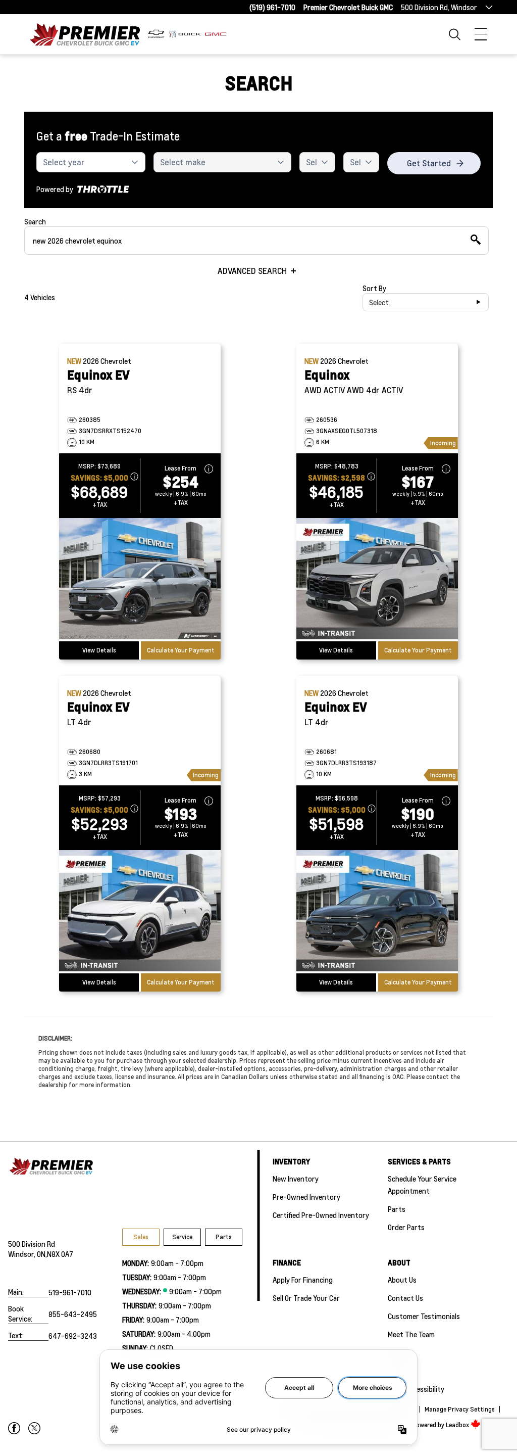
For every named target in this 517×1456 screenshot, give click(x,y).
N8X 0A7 (60, 1253)
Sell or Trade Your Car (306, 1297)
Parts (224, 1237)
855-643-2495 (72, 1314)
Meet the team (411, 1334)
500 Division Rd (31, 1243)
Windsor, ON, (27, 1253)
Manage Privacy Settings (460, 1409)
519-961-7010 (69, 1292)
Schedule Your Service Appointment (422, 1184)
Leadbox (458, 1425)
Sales (140, 1237)
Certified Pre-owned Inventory (321, 1214)
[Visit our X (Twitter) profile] (34, 1428)
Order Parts (406, 1227)
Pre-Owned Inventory (306, 1196)
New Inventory (296, 1178)
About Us (402, 1279)
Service (182, 1237)
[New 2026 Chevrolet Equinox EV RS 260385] (140, 579)
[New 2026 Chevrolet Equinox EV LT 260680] (140, 911)
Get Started (429, 163)
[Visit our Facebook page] (14, 1428)
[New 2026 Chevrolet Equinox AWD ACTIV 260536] (377, 579)
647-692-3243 (72, 1335)
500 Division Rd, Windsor (439, 7)
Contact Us (405, 1297)
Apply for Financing (303, 1279)
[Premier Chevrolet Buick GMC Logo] (84, 34)
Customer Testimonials (424, 1316)
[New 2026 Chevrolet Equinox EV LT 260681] (377, 911)
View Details (99, 650)
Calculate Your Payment (181, 650)
